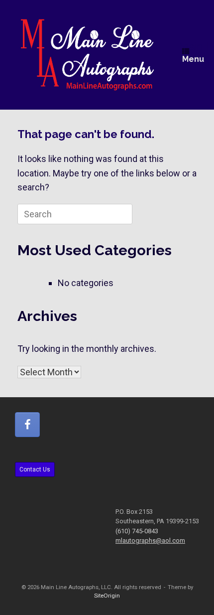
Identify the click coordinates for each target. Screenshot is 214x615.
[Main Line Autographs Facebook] (27, 424)
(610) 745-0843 (136, 531)
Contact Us (34, 469)
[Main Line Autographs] (87, 55)
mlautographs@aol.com (150, 540)
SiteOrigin (107, 595)
